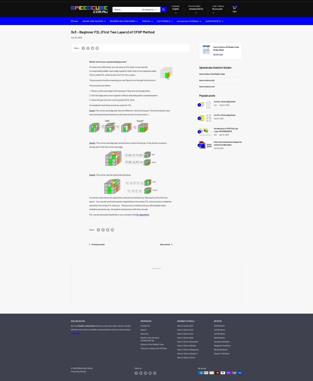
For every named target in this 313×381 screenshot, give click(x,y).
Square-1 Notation (221, 353)
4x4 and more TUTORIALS (188, 21)
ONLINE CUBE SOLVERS (93, 21)
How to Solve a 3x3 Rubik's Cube (212, 74)
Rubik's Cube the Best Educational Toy (150, 339)
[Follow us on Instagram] (145, 373)
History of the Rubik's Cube (152, 344)
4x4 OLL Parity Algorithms (224, 102)
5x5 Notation (219, 337)
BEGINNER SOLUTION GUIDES (122, 21)
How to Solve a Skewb (186, 345)
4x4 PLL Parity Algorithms (224, 115)
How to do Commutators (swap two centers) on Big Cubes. (228, 143)
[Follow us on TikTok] (154, 373)
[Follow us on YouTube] (150, 373)
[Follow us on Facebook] (136, 373)
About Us (144, 333)
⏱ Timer (74, 21)
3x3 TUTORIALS (163, 21)
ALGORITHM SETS (213, 21)
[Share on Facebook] (83, 48)
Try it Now (75, 333)
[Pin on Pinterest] (88, 48)
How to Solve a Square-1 (187, 353)
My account (217, 9)
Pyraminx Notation (222, 341)
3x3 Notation (219, 326)
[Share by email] (97, 48)
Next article (165, 244)
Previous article (98, 244)
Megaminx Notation (222, 345)
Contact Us (145, 326)
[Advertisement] (156, 287)
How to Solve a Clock (186, 357)
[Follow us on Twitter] (141, 373)
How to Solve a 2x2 (206, 80)
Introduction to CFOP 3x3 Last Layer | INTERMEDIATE (226, 129)
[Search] (163, 9)
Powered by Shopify (78, 371)
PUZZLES (146, 21)
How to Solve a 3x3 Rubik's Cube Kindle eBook (226, 48)
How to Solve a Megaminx (188, 349)
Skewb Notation (221, 349)
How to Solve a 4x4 (207, 86)
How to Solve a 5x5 (185, 337)
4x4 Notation (219, 333)
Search (144, 330)
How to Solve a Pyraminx (187, 341)
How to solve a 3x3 (185, 326)
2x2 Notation (219, 330)
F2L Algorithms (142, 214)
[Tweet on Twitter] (92, 48)
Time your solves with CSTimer (154, 348)
